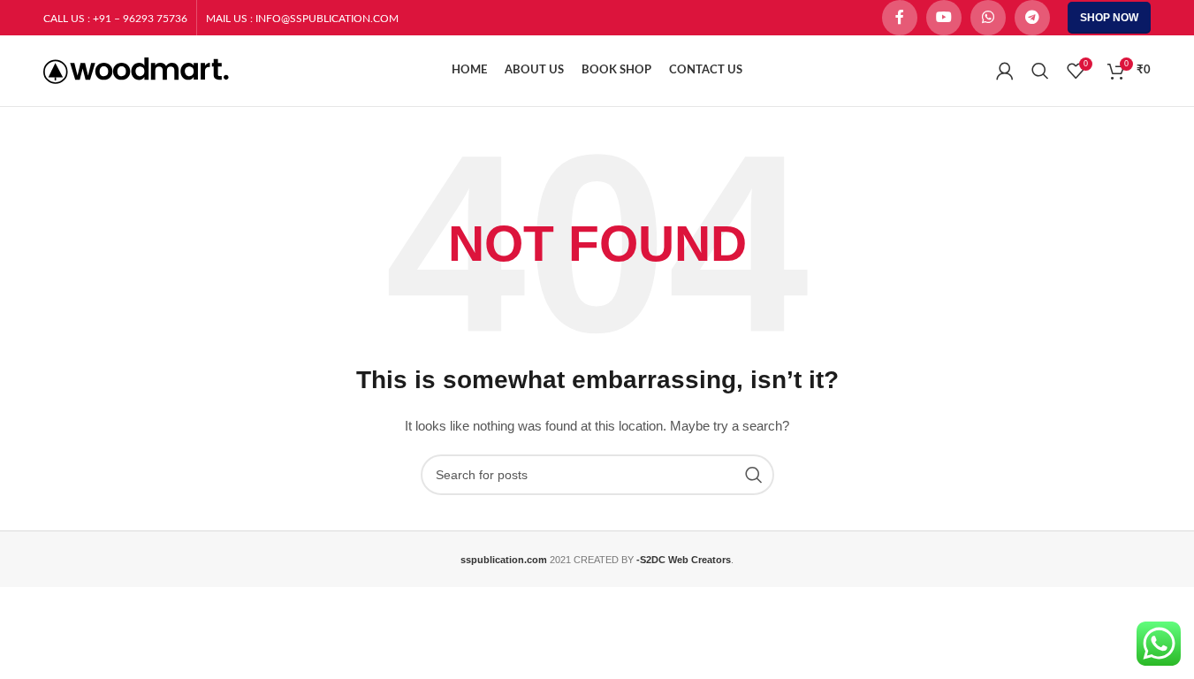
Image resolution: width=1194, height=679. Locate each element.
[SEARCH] (754, 474)
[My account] (1005, 70)
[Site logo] (136, 70)
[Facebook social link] (899, 17)
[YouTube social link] (944, 17)
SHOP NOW (1109, 17)
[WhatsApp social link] (988, 17)
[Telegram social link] (1032, 17)
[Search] (1040, 70)
